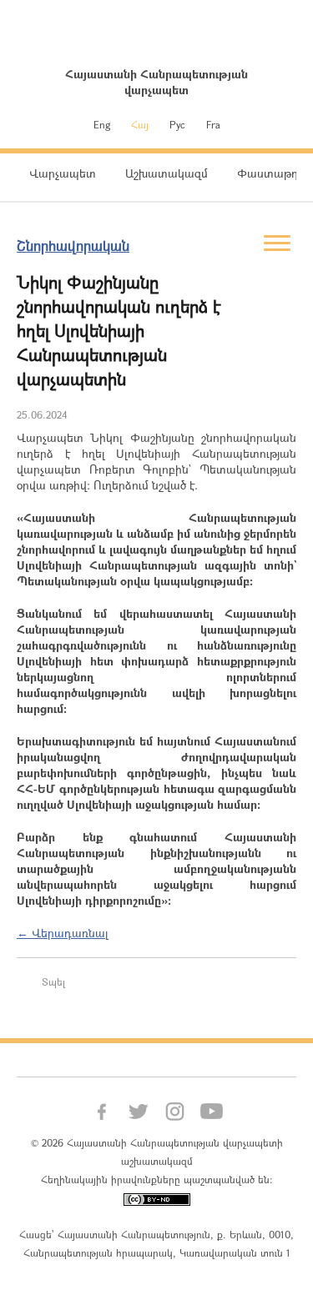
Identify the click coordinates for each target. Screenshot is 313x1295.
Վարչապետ (62, 173)
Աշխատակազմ (166, 173)
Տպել (53, 981)
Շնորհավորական (73, 245)
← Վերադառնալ (63, 933)
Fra (213, 124)
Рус (177, 124)
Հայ (140, 124)
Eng (101, 124)
